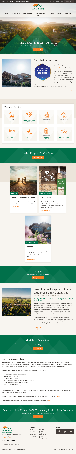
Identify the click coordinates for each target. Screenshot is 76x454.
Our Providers (16, 13)
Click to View (38, 417)
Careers (3, 1)
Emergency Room (38, 278)
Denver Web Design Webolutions (65, 449)
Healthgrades (60, 68)
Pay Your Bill (69, 1)
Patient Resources (28, 13)
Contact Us (38, 15)
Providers (41, 429)
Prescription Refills (38, 157)
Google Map (7, 437)
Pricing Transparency (43, 437)
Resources (32, 431)
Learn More (71, 91)
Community (67, 13)
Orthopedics (45, 210)
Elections (51, 13)
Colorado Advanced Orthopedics (22, 1)
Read (37, 327)
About (59, 13)
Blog (40, 433)
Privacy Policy (33, 434)
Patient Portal (10, 1)
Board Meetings (40, 13)
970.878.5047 (10, 440)
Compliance (42, 434)
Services (6, 13)
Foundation (33, 436)
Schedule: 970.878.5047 (56, 1)
